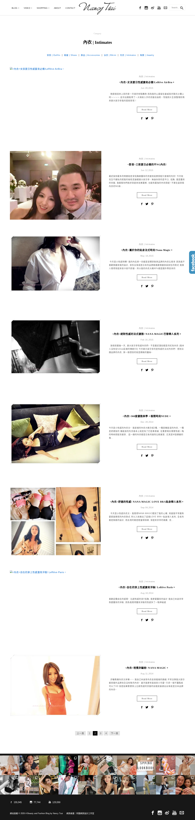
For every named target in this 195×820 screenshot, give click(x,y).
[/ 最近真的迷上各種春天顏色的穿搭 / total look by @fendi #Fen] (166, 765)
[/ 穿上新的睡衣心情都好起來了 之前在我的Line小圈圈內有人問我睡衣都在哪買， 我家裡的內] (166, 785)
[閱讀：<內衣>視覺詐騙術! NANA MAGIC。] (55, 685)
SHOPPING (42, 8)
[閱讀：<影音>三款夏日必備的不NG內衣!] (55, 196)
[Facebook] (140, 8)
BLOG (14, 8)
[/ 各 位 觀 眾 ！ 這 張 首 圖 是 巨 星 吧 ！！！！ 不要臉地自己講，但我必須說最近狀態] (48, 785)
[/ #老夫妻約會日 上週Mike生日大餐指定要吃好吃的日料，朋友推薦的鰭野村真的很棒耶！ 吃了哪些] (185, 785)
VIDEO (27, 8)
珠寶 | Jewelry (147, 55)
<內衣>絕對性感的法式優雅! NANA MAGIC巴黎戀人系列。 (147, 334)
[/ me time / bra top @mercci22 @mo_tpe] (10, 785)
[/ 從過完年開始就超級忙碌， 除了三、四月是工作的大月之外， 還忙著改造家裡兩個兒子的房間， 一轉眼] (126, 765)
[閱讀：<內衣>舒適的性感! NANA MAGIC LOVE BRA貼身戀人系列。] (55, 532)
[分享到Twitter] (147, 118)
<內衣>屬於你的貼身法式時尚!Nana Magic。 (147, 250)
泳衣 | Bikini (110, 55)
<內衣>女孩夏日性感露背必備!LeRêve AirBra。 (147, 82)
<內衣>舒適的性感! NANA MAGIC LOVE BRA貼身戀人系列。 (147, 501)
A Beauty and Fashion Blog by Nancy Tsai (97, 8)
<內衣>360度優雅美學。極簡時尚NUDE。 (147, 416)
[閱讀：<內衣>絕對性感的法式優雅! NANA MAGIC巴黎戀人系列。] (55, 346)
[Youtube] (159, 8)
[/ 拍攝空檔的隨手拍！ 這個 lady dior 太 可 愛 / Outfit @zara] (88, 765)
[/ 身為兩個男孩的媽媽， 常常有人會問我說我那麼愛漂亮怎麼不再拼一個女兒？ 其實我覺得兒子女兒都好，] (48, 765)
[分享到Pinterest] (152, 118)
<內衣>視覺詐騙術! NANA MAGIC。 (147, 668)
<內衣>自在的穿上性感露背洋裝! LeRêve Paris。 (147, 587)
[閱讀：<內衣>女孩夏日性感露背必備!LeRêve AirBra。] (37, 68)
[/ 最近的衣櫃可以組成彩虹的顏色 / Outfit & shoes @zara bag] (146, 785)
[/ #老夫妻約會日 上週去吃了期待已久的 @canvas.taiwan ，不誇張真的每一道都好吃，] (29, 765)
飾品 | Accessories (90, 55)
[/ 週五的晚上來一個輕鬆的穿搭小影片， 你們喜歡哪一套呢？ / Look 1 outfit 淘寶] (146, 765)
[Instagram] (146, 8)
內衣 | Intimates (128, 55)
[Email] (181, 813)
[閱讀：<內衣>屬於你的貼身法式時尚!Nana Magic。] (55, 263)
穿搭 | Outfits (53, 55)
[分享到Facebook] (141, 118)
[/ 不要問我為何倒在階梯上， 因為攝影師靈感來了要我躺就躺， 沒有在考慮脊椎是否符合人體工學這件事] (10, 765)
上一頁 (80, 733)
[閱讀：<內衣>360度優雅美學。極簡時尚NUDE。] (55, 433)
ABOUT (57, 8)
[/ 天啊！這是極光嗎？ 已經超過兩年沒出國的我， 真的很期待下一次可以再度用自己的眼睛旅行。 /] (68, 765)
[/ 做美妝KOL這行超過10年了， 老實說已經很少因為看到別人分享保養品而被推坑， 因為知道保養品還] (185, 765)
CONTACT (70, 8)
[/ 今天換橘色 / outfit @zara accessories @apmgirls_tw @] (126, 785)
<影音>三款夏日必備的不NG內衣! (147, 164)
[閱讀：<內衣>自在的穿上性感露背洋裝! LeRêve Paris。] (38, 572)
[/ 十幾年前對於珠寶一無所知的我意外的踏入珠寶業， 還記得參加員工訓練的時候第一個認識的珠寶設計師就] (68, 785)
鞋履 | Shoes (70, 55)
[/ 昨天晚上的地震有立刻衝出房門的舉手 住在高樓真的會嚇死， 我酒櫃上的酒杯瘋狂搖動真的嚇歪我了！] (107, 785)
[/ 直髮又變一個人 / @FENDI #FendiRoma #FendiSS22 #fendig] (29, 785)
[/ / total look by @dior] (88, 785)
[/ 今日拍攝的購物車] (107, 765)
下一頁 (114, 733)
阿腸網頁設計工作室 (85, 813)
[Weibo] (153, 8)
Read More (147, 109)
